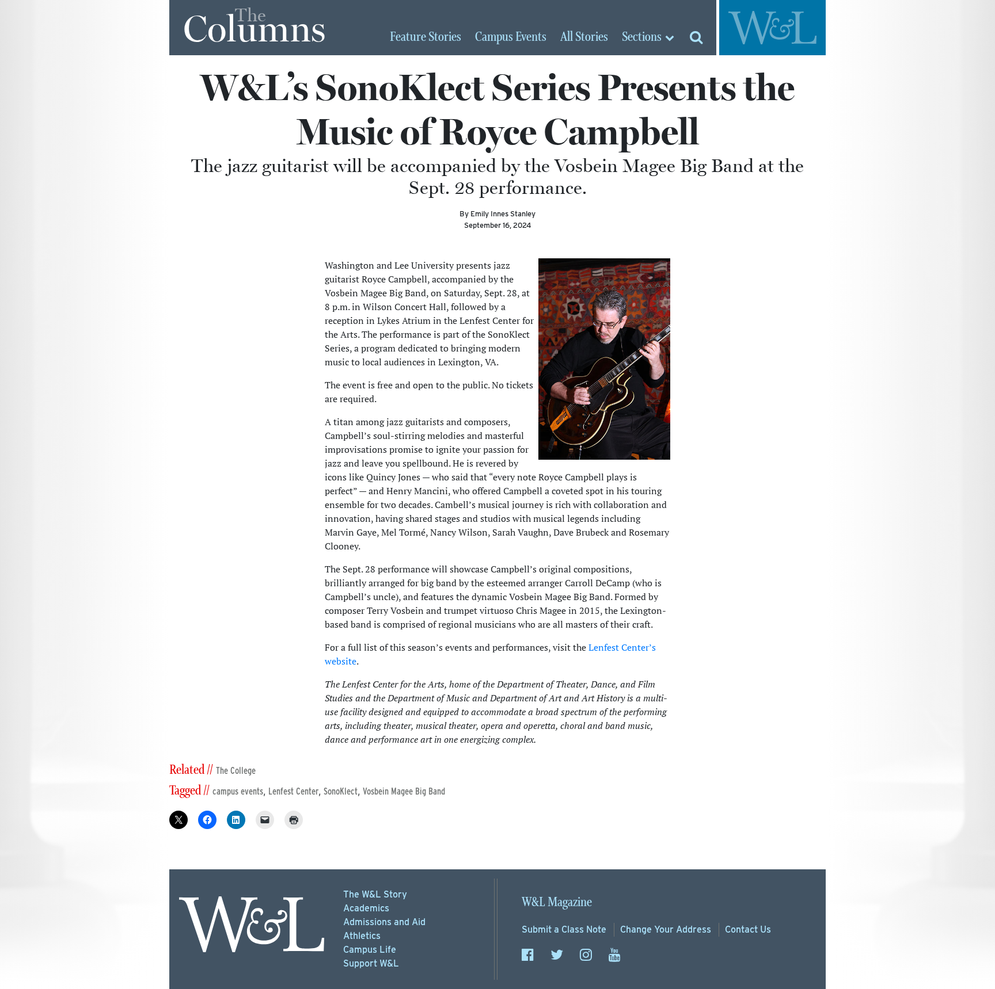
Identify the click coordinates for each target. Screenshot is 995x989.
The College (236, 770)
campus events (237, 791)
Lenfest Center (293, 791)
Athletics (362, 935)
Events (510, 37)
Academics (366, 908)
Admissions (384, 922)
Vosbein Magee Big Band (404, 791)
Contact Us (748, 929)
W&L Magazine (557, 902)
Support (371, 963)
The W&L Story (375, 894)
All (584, 37)
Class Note (564, 929)
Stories (425, 37)
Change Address (665, 929)
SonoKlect (341, 791)
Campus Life (369, 949)
